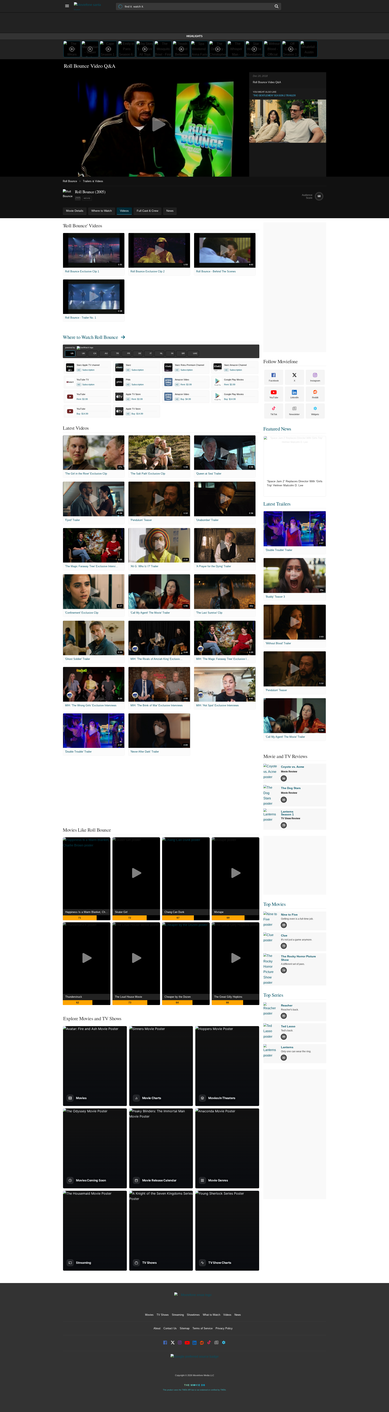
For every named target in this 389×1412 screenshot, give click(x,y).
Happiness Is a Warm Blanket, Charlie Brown (87, 912)
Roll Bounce (70, 181)
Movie (87, 198)
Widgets (315, 414)
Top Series (273, 995)
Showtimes (193, 1314)
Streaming (178, 1314)
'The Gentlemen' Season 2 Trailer (274, 95)
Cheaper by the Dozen (178, 996)
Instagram (315, 380)
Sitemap (184, 1328)
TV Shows (163, 1314)
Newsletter (294, 414)
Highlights (194, 36)
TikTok (273, 414)
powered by (70, 348)
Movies (149, 1314)
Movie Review (289, 771)
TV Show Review (290, 818)
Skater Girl (121, 912)
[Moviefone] (89, 6)
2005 (78, 197)
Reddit (315, 397)
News (237, 1314)
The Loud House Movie (128, 996)
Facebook (274, 380)
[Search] (277, 6)
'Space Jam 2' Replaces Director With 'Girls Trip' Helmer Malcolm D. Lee (294, 483)
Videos (227, 1314)
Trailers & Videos (93, 181)
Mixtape (218, 912)
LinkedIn (294, 397)
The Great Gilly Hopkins (228, 996)
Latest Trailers (277, 503)
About (157, 1328)
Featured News (277, 428)
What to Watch (211, 1314)
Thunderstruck (73, 996)
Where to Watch (90, 337)
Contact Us (170, 1328)
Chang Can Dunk (174, 912)
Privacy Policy (224, 1328)
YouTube (273, 397)
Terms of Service (202, 1328)
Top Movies (274, 904)
